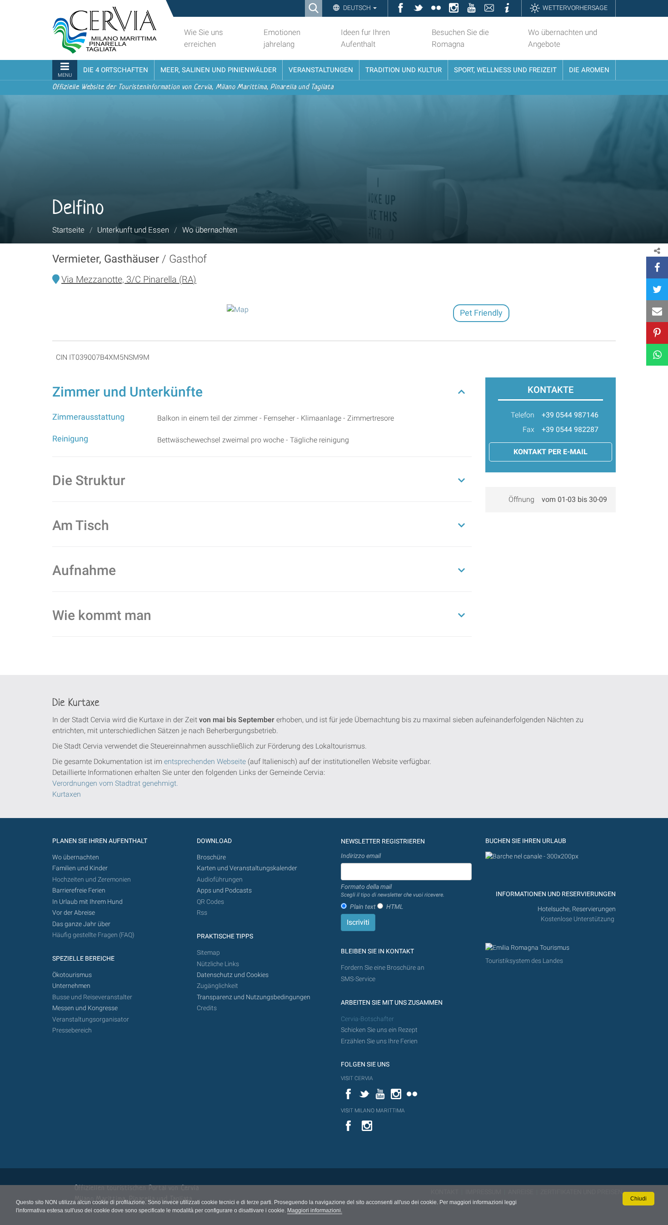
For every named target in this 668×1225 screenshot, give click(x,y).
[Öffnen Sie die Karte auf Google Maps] (238, 309)
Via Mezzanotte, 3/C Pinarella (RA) (128, 279)
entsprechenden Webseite (205, 761)
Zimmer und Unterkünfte (127, 392)
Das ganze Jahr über (81, 924)
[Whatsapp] (657, 355)
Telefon (522, 415)
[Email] (657, 311)
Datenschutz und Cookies (233, 975)
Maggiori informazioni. (314, 1210)
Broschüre (211, 857)
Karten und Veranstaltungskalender (247, 868)
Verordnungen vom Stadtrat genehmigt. (115, 783)
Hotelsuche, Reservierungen (577, 909)
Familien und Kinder (80, 868)
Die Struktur (88, 480)
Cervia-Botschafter (367, 1019)
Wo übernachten (209, 229)
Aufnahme (84, 570)
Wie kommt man (101, 615)
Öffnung (521, 499)
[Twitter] (657, 289)
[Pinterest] (657, 333)
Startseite (68, 229)
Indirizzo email (361, 855)
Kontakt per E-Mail (550, 451)
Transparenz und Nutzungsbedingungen (253, 997)
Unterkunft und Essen (133, 229)
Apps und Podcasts (224, 890)
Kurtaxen (66, 794)
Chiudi (638, 1198)
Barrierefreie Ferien (79, 890)
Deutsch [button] (357, 7)
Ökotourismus (72, 975)
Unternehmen (71, 986)
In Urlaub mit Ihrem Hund (87, 902)
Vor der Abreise (73, 913)
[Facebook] (657, 267)
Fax (528, 429)
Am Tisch (80, 525)
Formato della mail (392, 890)
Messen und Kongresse (85, 1008)
